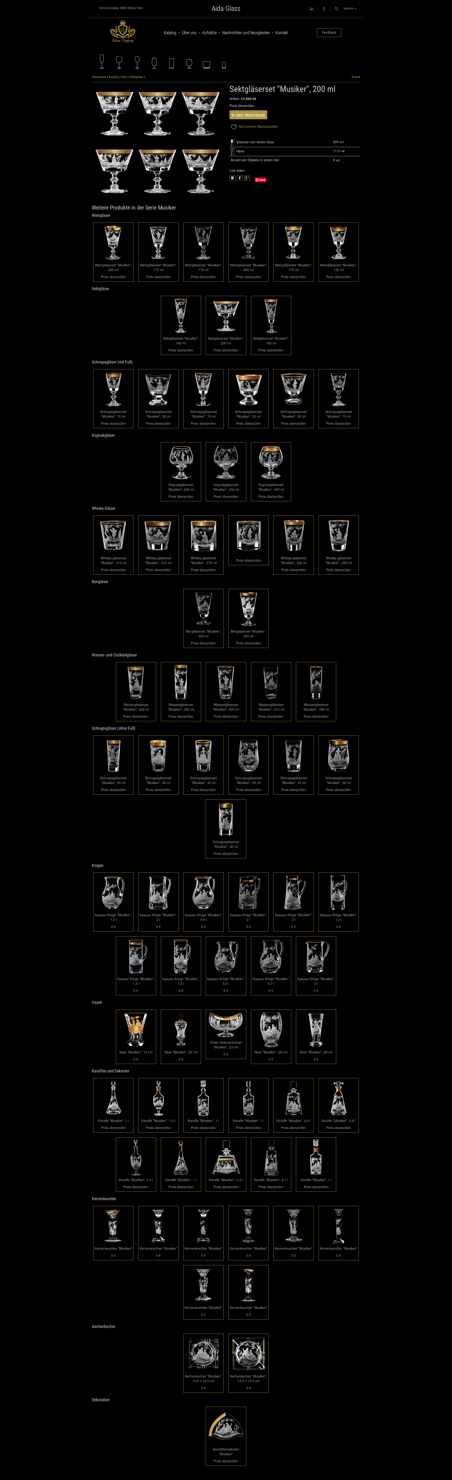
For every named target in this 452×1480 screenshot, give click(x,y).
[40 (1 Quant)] (200, 113)
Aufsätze (209, 32)
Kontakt (281, 32)
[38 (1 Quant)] (157, 171)
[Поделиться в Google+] (240, 178)
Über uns (189, 32)
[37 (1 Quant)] (200, 171)
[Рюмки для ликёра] (137, 61)
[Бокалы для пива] (154, 61)
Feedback (329, 32)
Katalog (170, 32)
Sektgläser (136, 77)
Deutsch (348, 8)
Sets (124, 77)
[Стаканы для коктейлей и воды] (172, 61)
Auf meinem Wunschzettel (258, 126)
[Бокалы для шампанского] (102, 61)
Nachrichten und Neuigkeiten (246, 32)
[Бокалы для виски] (206, 61)
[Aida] (123, 31)
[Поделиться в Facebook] (232, 178)
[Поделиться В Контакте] (247, 178)
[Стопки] (224, 61)
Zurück (355, 77)
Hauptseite (99, 77)
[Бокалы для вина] (119, 61)
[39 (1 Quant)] (114, 171)
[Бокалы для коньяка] (189, 61)
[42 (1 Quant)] (114, 113)
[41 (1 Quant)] (157, 113)
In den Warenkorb (248, 115)
